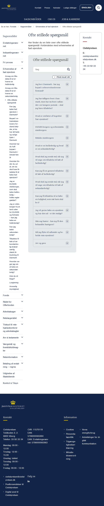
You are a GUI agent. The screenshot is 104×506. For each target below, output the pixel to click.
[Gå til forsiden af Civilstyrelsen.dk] (8, 7)
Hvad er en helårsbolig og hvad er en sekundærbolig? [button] (49, 147)
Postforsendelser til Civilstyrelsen (14, 486)
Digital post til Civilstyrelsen (11, 494)
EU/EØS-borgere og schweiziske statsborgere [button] (49, 128)
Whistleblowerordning (71, 455)
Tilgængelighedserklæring (71, 444)
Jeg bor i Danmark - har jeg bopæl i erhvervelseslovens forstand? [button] (48, 87)
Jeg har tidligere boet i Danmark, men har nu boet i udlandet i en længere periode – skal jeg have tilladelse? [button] (49, 103)
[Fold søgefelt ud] (98, 7)
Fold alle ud (63, 77)
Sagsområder (32, 19)
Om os (51, 19)
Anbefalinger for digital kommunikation (91, 440)
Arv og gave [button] (40, 243)
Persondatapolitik (71, 436)
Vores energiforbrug (88, 431)
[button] (21, 42)
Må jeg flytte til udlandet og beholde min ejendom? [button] (49, 234)
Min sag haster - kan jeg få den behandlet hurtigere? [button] (49, 223)
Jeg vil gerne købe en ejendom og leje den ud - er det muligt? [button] (49, 212)
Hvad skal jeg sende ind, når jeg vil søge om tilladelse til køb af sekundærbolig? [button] (49, 184)
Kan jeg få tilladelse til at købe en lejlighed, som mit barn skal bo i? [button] (49, 199)
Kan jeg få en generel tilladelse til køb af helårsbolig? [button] (49, 172)
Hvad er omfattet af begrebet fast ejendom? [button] (48, 117)
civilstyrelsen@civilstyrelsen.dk (14, 478)
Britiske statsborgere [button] (44, 138)
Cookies (70, 429)
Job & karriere (71, 19)
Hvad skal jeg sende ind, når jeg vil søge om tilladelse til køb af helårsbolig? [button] (49, 159)
